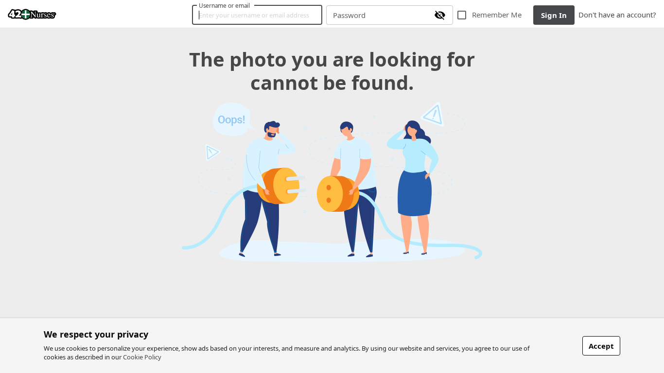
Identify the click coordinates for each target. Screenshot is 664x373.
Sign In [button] (554, 15)
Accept (601, 346)
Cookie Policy (142, 357)
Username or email (224, 5)
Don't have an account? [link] (617, 14)
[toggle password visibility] (440, 15)
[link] (32, 14)
